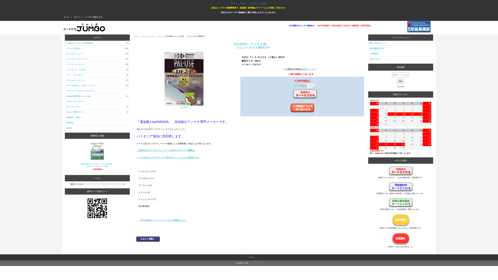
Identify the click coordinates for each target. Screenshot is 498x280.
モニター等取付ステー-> (97, 112)
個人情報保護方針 (376, 48)
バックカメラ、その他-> (97, 70)
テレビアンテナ (148, 36)
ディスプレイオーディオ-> (97, 59)
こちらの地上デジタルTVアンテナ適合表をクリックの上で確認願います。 (169, 157)
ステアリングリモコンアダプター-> (80, 91)
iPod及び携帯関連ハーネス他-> (97, 96)
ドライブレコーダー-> (97, 64)
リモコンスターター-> (75, 101)
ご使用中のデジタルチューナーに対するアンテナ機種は (166, 150)
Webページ (308, 69)
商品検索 (401, 67)
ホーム (67, 17)
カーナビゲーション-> (97, 54)
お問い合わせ (374, 59)
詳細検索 (400, 87)
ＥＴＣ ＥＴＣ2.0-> (97, 75)
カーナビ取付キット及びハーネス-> (97, 86)
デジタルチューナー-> (97, 80)
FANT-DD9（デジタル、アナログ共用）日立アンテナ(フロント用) (97, 165)
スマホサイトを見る (258, 3)
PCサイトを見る (238, 3)
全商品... (69, 128)
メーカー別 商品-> (97, 48)
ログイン (77, 17)
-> (97, 107)
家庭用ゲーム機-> (73, 117)
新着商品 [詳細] (97, 136)
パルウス (159, 36)
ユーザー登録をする (94, 17)
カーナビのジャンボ (255, 263)
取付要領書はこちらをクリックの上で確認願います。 (162, 220)
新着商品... (70, 123)
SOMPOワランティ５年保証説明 (97, 43)
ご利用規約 (374, 54)
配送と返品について (377, 43)
